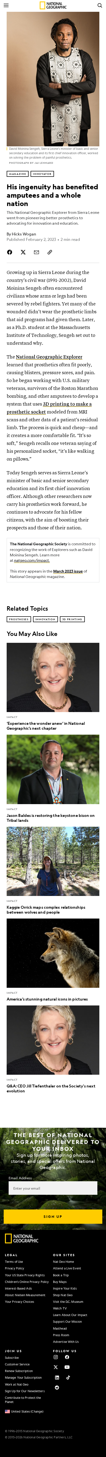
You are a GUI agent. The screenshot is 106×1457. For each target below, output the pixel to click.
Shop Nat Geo (62, 1295)
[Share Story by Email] (36, 252)
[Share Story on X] (23, 252)
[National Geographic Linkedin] (57, 1377)
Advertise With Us (66, 1342)
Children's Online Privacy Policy (27, 1282)
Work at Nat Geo (17, 1384)
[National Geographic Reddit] (57, 1387)
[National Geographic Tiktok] (68, 1377)
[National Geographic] (53, 5)
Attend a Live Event (67, 1268)
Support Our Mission (67, 1321)
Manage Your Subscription (23, 1377)
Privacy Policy (14, 1268)
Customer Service (17, 1364)
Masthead (60, 1328)
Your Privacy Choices (19, 1302)
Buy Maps (60, 1282)
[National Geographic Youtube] (67, 1367)
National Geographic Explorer (49, 357)
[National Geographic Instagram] (56, 1357)
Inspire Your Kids (65, 1288)
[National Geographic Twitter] (56, 1367)
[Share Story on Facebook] (11, 252)
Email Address (20, 1178)
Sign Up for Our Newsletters (25, 1391)
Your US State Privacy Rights (25, 1275)
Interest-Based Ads (18, 1288)
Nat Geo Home (63, 1262)
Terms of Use (14, 1262)
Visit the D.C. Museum (68, 1302)
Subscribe (12, 1358)
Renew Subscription (19, 1371)
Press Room (61, 1335)
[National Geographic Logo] (22, 1242)
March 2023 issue (68, 571)
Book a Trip (61, 1275)
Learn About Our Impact (70, 1315)
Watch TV (60, 1308)
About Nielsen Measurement (25, 1295)
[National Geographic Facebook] (67, 1357)
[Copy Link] (49, 252)
